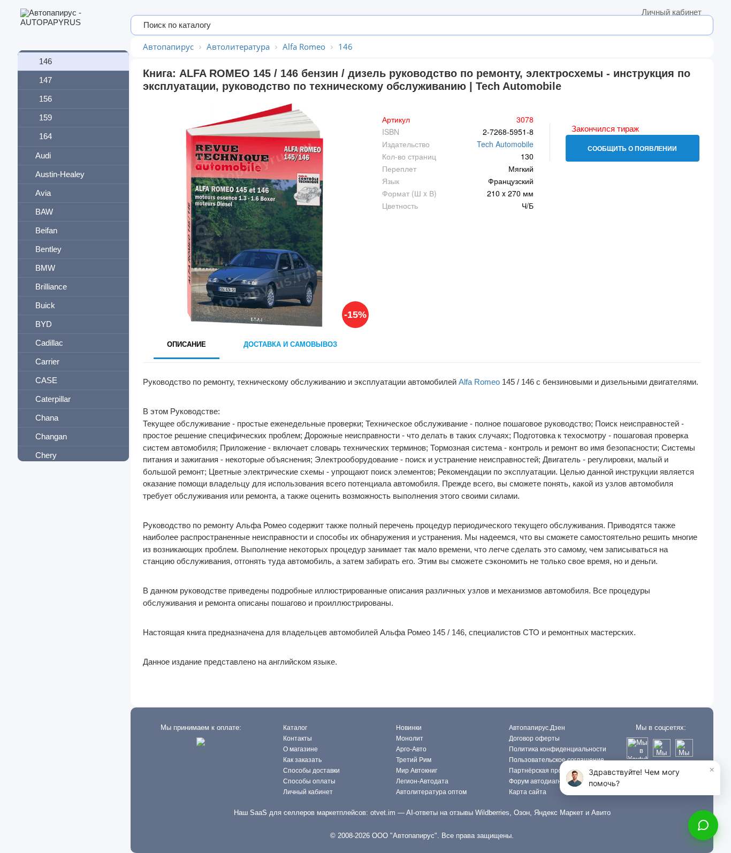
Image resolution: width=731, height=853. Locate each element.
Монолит (409, 738)
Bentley (48, 249)
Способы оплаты (309, 781)
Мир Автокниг (416, 770)
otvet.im (382, 813)
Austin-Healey (60, 174)
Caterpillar (53, 398)
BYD (43, 324)
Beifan (46, 230)
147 (45, 80)
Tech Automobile (505, 144)
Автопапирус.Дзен (537, 728)
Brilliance (51, 286)
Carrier (47, 361)
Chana (46, 417)
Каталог (295, 728)
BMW (45, 267)
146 (45, 61)
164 (45, 136)
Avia (43, 192)
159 (45, 117)
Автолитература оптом (431, 792)
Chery (46, 455)
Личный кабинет (672, 12)
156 (45, 98)
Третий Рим (413, 760)
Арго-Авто (411, 749)
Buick (45, 305)
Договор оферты (534, 738)
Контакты (297, 738)
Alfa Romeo (479, 381)
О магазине (300, 749)
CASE (46, 380)
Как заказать (302, 760)
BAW (44, 211)
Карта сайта (527, 792)
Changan (51, 436)
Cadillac (49, 342)
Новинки (409, 728)
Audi (43, 155)
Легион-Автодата (422, 781)
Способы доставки (311, 770)
